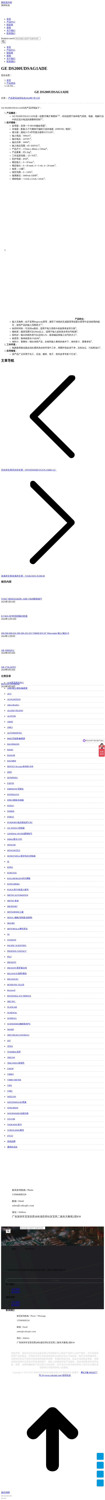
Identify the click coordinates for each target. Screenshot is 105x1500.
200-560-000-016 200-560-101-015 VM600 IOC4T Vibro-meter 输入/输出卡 (35, 633)
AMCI (10, 727)
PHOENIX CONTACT (16, 951)
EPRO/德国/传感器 (15, 800)
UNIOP (10, 1069)
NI (8, 934)
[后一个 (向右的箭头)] (5, 1498)
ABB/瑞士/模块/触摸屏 (17, 688)
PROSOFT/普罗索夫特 (17, 968)
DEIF (9, 772)
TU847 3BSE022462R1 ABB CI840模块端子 (21, 599)
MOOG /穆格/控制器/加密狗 (19, 917)
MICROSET (12, 906)
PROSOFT (11, 962)
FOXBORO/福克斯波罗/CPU (19, 822)
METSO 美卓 (13, 901)
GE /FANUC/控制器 (16, 828)
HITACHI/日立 (13, 850)
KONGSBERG (13, 884)
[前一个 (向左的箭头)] (2, 1498)
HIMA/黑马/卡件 (14, 839)
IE (8, 862)
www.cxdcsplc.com (53, 1375)
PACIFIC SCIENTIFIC (16, 945)
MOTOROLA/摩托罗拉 (17, 929)
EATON (10, 783)
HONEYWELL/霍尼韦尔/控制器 (21, 856)
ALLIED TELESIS (15, 710)
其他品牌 (11, 1141)
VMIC (10, 1091)
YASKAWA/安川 (14, 1124)
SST (9, 1041)
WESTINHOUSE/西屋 (16, 1102)
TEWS (10, 1046)
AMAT (10, 722)
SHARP (10, 1029)
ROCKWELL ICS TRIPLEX (19, 996)
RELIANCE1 (12, 979)
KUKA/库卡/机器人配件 (18, 890)
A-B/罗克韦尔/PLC (15, 682)
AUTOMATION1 (14, 733)
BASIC (10, 750)
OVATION (11, 940)
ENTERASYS (13, 794)
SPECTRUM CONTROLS (18, 1035)
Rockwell (11, 990)
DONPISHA (12, 778)
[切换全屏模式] (8, 1495)
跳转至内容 (6, 2)
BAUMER (11, 761)
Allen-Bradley (13, 705)
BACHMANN (13, 744)
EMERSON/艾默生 (15, 789)
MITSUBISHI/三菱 (15, 912)
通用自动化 (12, 1147)
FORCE (10, 817)
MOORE (11, 923)
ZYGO (10, 1136)
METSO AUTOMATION (17, 895)
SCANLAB (12, 1007)
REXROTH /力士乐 (15, 985)
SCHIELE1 (12, 1018)
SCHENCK (12, 1013)
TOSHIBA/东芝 (14, 1052)
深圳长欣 (66, 1375)
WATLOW (11, 1097)
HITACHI (11, 845)
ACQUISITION (14, 699)
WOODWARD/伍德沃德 (17, 1113)
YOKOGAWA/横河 (15, 1130)
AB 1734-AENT (8, 667)
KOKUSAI (12, 873)
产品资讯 (12, 98)
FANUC (10, 806)
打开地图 (55, 1280)
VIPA (9, 1085)
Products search (8, 38)
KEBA (10, 867)
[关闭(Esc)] (2, 1495)
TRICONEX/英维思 (15, 1063)
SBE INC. (11, 1001)
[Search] (3, 42)
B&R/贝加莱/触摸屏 (16, 738)
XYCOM (11, 1119)
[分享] (5, 1495)
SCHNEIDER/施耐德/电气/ (19, 1024)
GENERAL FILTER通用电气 (19, 834)
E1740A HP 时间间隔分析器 (14, 616)
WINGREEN (12, 1108)
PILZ (9, 957)
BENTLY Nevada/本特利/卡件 (20, 766)
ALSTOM (11, 716)
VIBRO (10, 1074)
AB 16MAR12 (7, 650)
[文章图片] (8, 596)
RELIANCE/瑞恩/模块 (17, 973)
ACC (9, 694)
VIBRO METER (14, 1080)
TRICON (11, 1057)
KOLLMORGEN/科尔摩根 (18, 878)
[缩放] (10, 1495)
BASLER (11, 755)
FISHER (10, 811)
